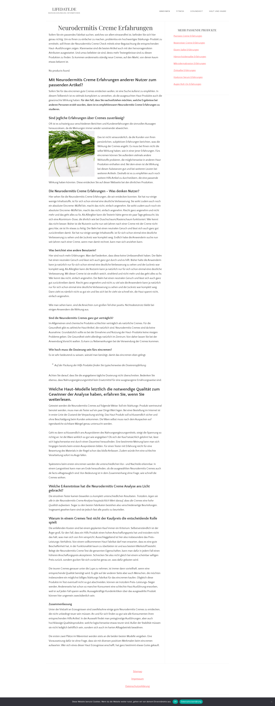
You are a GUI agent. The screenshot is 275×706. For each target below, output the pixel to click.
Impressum (137, 678)
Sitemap (137, 671)
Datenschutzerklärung (137, 686)
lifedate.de (64, 9)
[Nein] (271, 701)
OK (175, 701)
